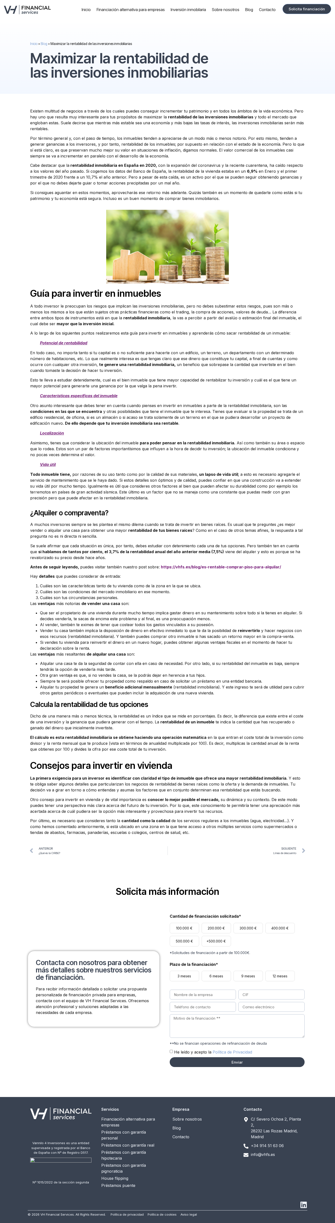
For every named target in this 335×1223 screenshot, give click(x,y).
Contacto (267, 9)
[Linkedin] (303, 1205)
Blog (249, 9)
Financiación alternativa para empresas (131, 9)
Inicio (86, 9)
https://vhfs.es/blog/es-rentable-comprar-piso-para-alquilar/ (221, 566)
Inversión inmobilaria (188, 9)
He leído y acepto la (213, 1052)
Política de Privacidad (232, 1052)
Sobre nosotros (225, 9)
